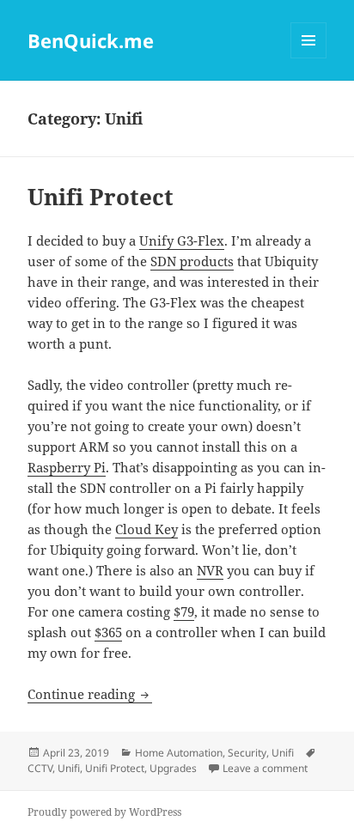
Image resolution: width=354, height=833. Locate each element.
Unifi (283, 752)
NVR (210, 570)
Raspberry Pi (66, 467)
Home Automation (179, 752)
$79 (184, 611)
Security (247, 752)
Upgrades (173, 768)
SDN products (192, 261)
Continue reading (89, 693)
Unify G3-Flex (181, 240)
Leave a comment (265, 768)
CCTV (39, 768)
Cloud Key (146, 529)
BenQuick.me (90, 40)
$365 (108, 632)
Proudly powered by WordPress (104, 812)
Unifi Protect (100, 196)
